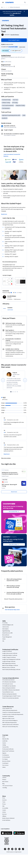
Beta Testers (5, 781)
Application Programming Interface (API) (11, 115)
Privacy (4, 804)
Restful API (4, 118)
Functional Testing (6, 100)
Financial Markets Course (8, 692)
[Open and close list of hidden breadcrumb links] (6, 7)
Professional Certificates (8, 749)
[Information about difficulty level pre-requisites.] (14, 66)
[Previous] (3, 380)
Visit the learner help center (12, 609)
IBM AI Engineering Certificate (9, 663)
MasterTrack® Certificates (8, 751)
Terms (3, 802)
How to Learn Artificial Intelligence (10, 720)
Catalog (4, 745)
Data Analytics (5, 629)
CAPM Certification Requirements (9, 710)
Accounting (4, 623)
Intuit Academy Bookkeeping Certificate (11, 669)
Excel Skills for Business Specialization (11, 690)
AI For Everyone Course (7, 684)
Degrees (4, 753)
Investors (4, 800)
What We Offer (5, 739)
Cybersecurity (5, 627)
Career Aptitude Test (7, 708)
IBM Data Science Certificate (8, 667)
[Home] (2, 7)
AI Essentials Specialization (8, 680)
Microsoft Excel (5, 635)
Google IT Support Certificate (9, 657)
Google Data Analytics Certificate (9, 655)
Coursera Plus (5, 747)
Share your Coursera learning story (10, 726)
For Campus (5, 759)
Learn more (22, 47)
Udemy (4, 767)
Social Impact (5, 763)
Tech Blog (4, 787)
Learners (4, 777)
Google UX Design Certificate (8, 661)
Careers (4, 743)
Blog (3, 783)
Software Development (15, 7)
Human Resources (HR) (7, 633)
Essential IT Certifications (8, 716)
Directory (4, 814)
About (3, 737)
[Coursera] (9, 2)
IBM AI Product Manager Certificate (10, 665)
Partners (4, 779)
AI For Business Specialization (9, 682)
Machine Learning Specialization (9, 694)
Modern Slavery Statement (8, 818)
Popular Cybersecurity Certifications (10, 724)
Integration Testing (20, 105)
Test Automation (6, 108)
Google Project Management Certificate (11, 659)
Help (3, 806)
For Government (6, 757)
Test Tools (15, 100)
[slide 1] (11, 391)
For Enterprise (5, 755)
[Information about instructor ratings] (11, 292)
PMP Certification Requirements (9, 722)
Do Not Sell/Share (6, 820)
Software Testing (6, 102)
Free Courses (5, 765)
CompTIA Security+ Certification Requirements (12, 714)
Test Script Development (7, 105)
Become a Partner (6, 761)
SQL (3, 641)
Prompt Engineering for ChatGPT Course (11, 696)
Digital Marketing (6, 631)
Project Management (7, 637)
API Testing (14, 102)
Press (3, 798)
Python (4, 639)
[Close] (24, 11)
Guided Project (6, 56)
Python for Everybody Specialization (10, 698)
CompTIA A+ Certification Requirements (11, 712)
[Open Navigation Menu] (3, 2)
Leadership (4, 741)
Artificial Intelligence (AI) (7, 625)
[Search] (25, 2)
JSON (24, 115)
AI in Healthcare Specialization (9, 686)
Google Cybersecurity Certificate (9, 653)
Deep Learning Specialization (8, 688)
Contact (4, 810)
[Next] (25, 380)
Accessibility (5, 808)
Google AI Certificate (7, 651)
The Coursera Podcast (7, 785)
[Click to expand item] (8, 281)
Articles (4, 812)
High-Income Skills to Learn (8, 718)
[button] (10, 310)
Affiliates (4, 816)
